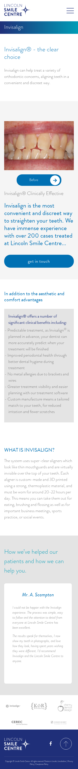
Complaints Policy (41, 764)
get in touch (39, 261)
